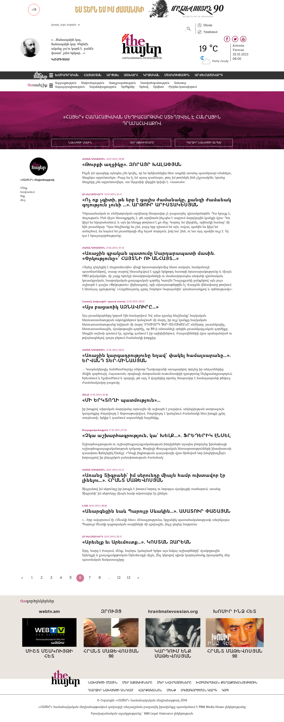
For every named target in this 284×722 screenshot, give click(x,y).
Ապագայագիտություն (70, 87)
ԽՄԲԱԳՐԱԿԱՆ (67, 75)
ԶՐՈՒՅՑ (111, 612)
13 (128, 578)
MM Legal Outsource (158, 713)
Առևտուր (180, 83)
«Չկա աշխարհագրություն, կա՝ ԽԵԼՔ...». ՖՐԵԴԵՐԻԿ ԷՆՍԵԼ (156, 436)
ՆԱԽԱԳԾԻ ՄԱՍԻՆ (80, 143)
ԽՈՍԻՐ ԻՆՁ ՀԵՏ (234, 612)
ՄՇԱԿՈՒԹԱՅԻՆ (177, 75)
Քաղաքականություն (95, 430)
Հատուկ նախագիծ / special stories (104, 302)
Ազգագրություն (65, 83)
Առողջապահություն (122, 83)
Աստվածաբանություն (154, 83)
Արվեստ (158, 87)
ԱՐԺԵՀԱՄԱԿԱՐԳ (209, 75)
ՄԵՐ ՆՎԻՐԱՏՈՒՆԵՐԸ (174, 682)
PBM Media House (212, 707)
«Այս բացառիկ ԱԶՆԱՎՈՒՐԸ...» (120, 307)
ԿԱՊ (225, 690)
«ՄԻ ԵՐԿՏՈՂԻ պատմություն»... (121, 401)
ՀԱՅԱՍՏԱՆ (93, 75)
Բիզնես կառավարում (183, 87)
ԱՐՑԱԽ (113, 75)
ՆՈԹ (85, 506)
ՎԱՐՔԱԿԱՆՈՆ (150, 690)
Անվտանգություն (92, 83)
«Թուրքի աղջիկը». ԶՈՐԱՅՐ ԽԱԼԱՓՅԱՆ (132, 165)
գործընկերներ (40, 601)
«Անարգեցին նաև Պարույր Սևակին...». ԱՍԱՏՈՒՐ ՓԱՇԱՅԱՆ (157, 512)
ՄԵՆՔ (85, 395)
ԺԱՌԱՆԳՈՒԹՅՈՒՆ (93, 159)
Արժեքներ (127, 87)
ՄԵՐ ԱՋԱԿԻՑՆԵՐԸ (142, 143)
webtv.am (49, 612)
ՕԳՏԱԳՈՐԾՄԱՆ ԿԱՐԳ (199, 690)
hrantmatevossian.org (173, 612)
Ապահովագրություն (102, 87)
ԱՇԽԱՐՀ (131, 75)
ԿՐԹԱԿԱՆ (151, 75)
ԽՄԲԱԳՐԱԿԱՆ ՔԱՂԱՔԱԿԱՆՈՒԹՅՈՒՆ (226, 682)
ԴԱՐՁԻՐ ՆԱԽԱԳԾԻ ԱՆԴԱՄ (203, 143)
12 (119, 578)
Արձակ (143, 87)
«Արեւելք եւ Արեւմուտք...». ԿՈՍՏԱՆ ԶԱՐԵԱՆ (136, 542)
